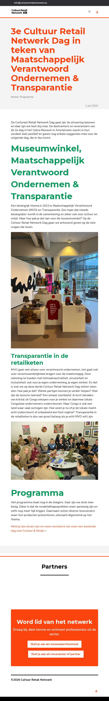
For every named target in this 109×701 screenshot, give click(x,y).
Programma (26, 97)
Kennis (14, 97)
